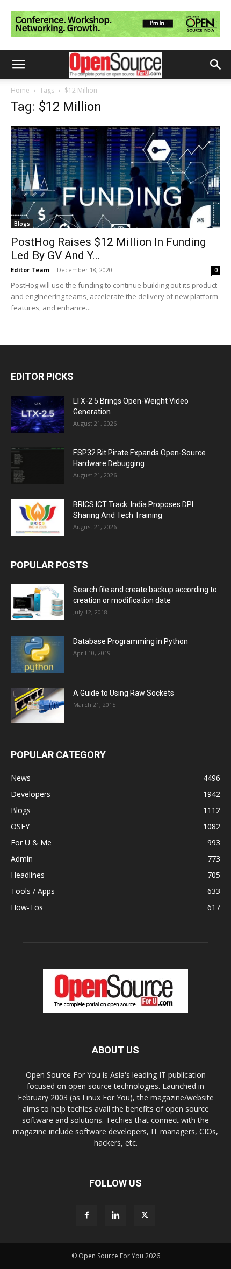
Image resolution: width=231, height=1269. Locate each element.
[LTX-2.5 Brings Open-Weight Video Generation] (37, 414)
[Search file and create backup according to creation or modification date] (37, 602)
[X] (144, 1215)
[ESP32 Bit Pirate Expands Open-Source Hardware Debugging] (37, 465)
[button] (18, 64)
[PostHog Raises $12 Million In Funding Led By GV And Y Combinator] (115, 177)
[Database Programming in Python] (37, 654)
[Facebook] (86, 1215)
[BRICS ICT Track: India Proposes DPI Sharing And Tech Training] (37, 517)
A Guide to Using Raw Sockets (123, 693)
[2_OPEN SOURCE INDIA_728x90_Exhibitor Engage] (115, 39)
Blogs (22, 223)
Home (20, 90)
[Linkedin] (115, 1215)
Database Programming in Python (130, 641)
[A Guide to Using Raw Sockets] (37, 705)
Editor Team (30, 270)
